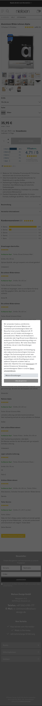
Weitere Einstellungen (13, 375)
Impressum (30, 364)
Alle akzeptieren (21, 381)
